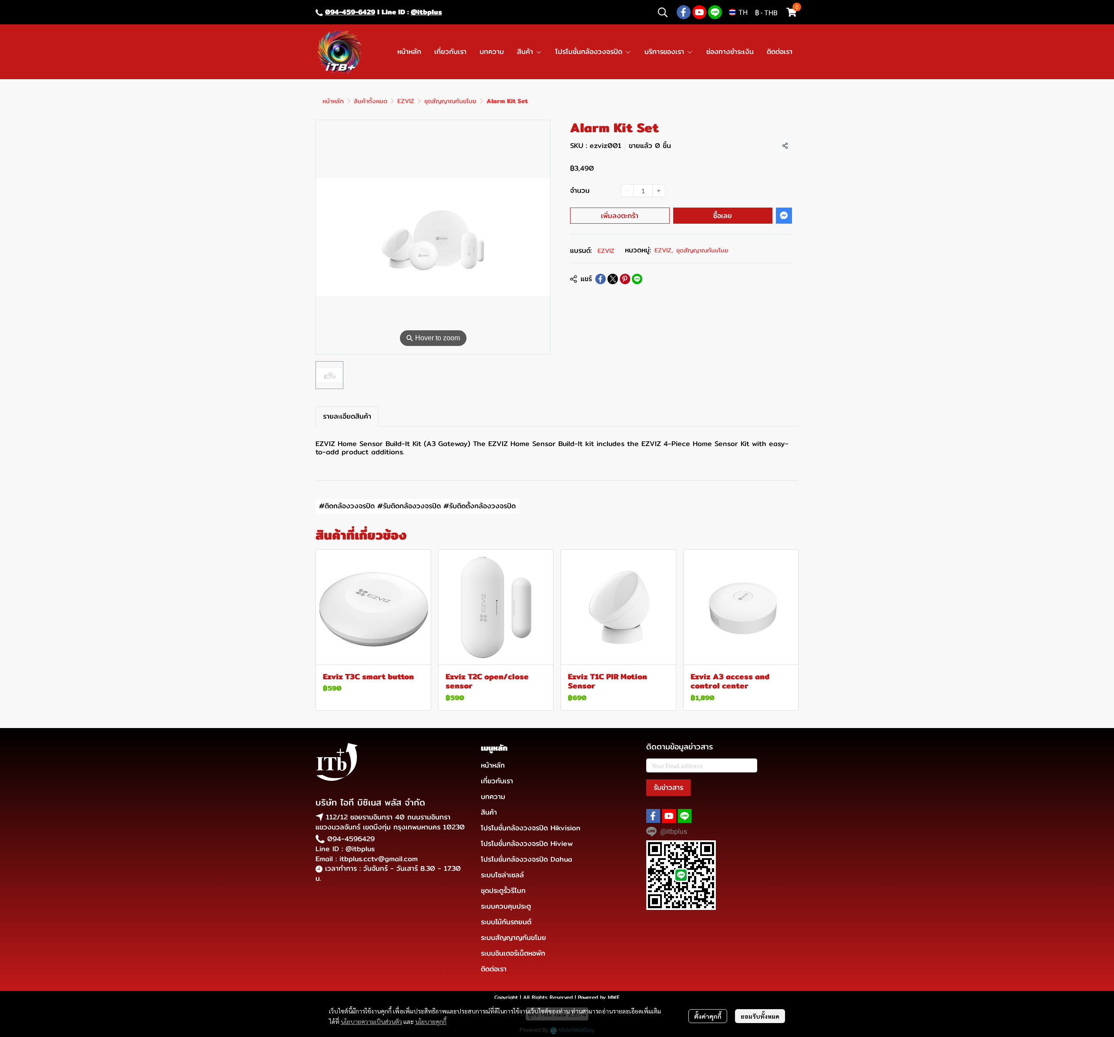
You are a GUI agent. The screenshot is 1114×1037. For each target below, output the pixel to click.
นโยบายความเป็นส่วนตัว (371, 1021)
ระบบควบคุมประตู (506, 906)
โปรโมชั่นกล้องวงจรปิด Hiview (527, 843)
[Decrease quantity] (627, 191)
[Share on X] (612, 279)
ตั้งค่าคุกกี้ (707, 1016)
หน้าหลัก (333, 101)
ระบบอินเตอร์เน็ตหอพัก (513, 953)
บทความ (493, 796)
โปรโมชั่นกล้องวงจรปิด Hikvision (530, 827)
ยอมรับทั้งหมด (760, 1016)
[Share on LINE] (637, 279)
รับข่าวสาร (668, 787)
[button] (662, 12)
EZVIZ (405, 101)
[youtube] (699, 12)
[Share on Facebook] (600, 279)
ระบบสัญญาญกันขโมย (513, 937)
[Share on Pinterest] (625, 279)
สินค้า (489, 812)
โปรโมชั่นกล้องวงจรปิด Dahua (526, 859)
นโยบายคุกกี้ (430, 1021)
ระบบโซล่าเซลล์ (502, 874)
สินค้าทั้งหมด (370, 101)
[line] (715, 12)
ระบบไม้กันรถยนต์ (506, 921)
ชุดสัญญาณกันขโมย (450, 101)
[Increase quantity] (659, 191)
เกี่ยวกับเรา (497, 780)
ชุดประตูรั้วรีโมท (503, 890)
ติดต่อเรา (494, 968)
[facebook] (684, 12)
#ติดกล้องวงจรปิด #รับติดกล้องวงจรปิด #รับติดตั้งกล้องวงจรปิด (417, 505)
